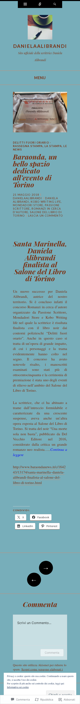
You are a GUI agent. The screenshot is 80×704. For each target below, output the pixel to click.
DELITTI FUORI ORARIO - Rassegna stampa (32, 144)
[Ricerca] (54, 4)
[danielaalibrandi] (40, 28)
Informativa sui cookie (18, 687)
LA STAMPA (53, 146)
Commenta (52, 652)
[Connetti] (40, 4)
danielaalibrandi (40, 46)
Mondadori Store (28, 205)
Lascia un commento (45, 215)
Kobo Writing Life (46, 201)
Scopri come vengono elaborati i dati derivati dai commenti (38, 671)
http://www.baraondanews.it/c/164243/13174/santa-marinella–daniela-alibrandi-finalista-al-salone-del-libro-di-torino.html (39, 474)
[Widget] (25, 4)
